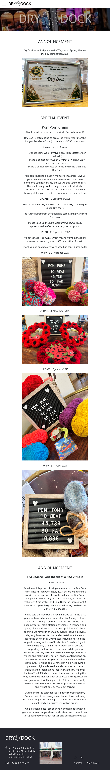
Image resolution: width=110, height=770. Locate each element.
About (78, 762)
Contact (93, 762)
